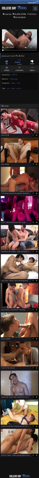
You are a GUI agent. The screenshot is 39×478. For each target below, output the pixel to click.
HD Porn (32, 14)
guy (8, 88)
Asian (13, 83)
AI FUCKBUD (20, 17)
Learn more (32, 3)
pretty (19, 88)
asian (13, 88)
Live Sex (7, 14)
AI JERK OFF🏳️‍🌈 (20, 14)
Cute (18, 83)
